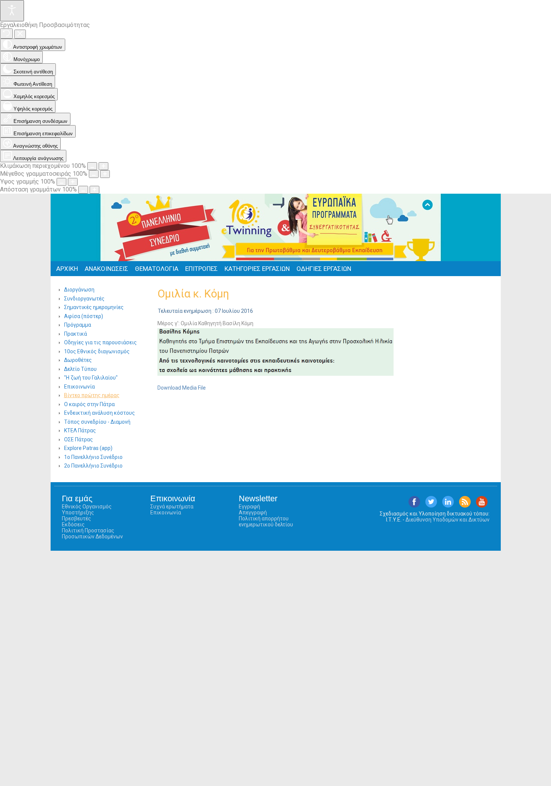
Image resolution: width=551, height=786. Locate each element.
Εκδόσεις (73, 524)
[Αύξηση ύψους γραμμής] (73, 182)
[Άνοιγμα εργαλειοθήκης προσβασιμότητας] (12, 10)
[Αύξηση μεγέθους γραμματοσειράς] (105, 174)
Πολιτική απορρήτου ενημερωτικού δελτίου (266, 521)
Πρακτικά (75, 334)
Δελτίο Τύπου (80, 369)
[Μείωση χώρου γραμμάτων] (83, 190)
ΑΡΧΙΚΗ (67, 268)
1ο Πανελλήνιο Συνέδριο (93, 457)
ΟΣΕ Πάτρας (78, 439)
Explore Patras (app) (88, 448)
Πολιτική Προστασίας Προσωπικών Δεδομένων (92, 533)
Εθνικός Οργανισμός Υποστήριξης (87, 510)
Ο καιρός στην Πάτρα (89, 404)
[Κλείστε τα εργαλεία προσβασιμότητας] (20, 34)
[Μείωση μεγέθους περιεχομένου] (92, 166)
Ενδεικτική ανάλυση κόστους (99, 413)
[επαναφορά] (6, 33)
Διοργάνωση (79, 290)
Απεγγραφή (253, 513)
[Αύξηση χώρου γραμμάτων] (94, 190)
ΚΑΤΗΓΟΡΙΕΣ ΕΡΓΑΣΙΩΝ (257, 268)
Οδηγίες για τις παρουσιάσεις (100, 342)
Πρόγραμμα (77, 325)
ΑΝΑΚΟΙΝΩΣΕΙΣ (106, 268)
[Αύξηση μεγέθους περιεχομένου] (103, 166)
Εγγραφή (249, 507)
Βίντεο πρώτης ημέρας (92, 395)
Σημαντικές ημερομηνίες (94, 307)
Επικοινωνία (79, 387)
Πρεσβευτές (76, 519)
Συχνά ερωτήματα (171, 507)
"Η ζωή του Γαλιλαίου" (91, 378)
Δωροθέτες (78, 360)
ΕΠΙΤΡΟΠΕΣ (201, 268)
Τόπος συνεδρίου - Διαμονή (97, 422)
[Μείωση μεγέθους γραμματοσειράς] (94, 174)
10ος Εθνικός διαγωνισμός (97, 351)
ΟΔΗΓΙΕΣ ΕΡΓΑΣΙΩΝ (323, 268)
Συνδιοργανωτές (84, 299)
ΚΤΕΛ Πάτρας (80, 430)
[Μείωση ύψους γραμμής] (61, 182)
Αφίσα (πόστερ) (83, 316)
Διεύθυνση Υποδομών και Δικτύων (448, 520)
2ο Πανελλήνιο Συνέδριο (93, 466)
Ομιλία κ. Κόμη (193, 293)
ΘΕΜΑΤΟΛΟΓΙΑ (156, 268)
